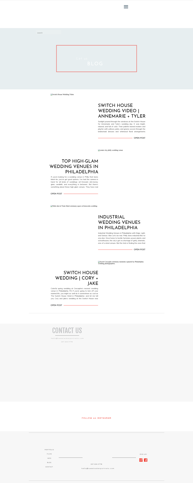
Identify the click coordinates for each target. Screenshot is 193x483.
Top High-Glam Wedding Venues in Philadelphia (73, 166)
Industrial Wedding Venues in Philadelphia (119, 222)
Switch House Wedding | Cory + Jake (76, 278)
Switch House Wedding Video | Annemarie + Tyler (122, 111)
